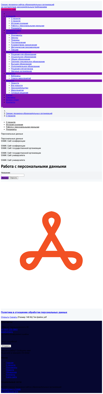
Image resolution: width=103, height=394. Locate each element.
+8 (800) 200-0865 (9, 329)
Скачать (13, 317)
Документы (11, 367)
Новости (10, 370)
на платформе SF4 (9, 392)
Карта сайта (11, 377)
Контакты (10, 374)
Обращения (11, 372)
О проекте (10, 365)
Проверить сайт (8, 9)
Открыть (5, 317)
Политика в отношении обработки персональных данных (34, 312)
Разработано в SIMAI (11, 389)
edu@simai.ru (7, 332)
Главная (9, 363)
